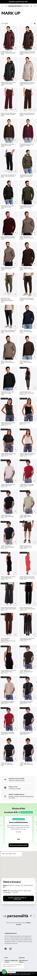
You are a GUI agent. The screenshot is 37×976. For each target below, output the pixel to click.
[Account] (31, 6)
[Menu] (2, 6)
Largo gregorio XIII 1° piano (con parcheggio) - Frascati (17, 891)
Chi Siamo (22, 957)
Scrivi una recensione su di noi (18, 845)
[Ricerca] (6, 6)
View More (18, 832)
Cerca (6, 957)
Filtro (5, 23)
